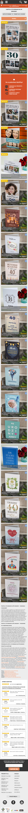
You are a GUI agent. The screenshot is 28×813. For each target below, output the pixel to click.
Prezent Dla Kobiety (4, 779)
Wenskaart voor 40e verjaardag (10, 676)
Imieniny (16, 778)
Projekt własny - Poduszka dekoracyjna (17, 720)
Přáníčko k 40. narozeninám (9, 671)
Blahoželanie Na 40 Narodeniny (10, 672)
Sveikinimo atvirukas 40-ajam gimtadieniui (11, 674)
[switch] (8, 811)
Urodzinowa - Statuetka (20, 703)
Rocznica (17, 792)
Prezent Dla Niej (6, 776)
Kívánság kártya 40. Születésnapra (10, 675)
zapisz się (14, 769)
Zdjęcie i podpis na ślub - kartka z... (18, 747)
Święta (16, 780)
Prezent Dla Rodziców (4, 782)
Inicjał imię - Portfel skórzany (19, 729)
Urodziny (17, 776)
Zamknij (26, 6)
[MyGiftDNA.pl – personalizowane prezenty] (2, 1)
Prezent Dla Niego (6, 792)
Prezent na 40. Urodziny (19, 14)
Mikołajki (17, 783)
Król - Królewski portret (20, 695)
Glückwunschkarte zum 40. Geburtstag (11, 670)
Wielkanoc (17, 785)
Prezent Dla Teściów (4, 789)
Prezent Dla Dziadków (4, 786)
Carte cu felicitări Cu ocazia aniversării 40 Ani (13, 677)
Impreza (16, 789)
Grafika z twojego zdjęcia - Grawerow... (17, 712)
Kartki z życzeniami (7, 14)
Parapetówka (18, 787)
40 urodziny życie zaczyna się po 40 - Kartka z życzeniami (13, 657)
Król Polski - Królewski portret (19, 755)
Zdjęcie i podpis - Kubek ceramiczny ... (18, 737)
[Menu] (10, 808)
